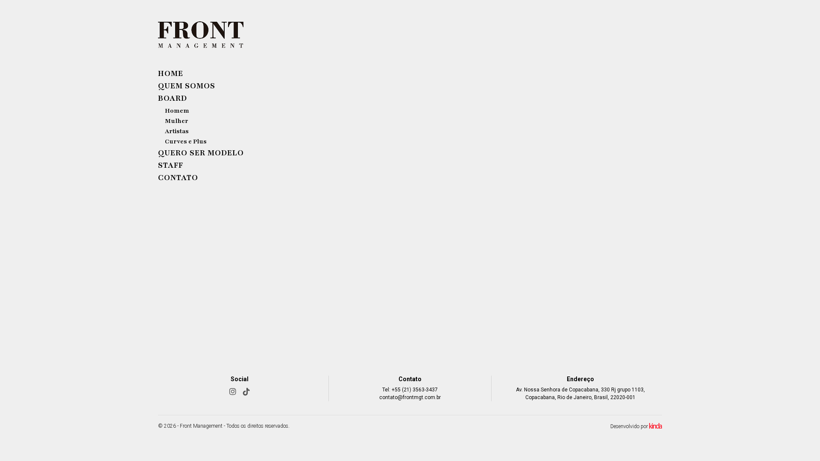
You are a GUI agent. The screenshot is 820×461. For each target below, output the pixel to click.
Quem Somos (186, 86)
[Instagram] (232, 391)
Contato (178, 177)
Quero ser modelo (201, 153)
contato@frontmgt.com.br (410, 397)
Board (172, 98)
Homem (177, 111)
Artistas (177, 131)
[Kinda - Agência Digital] (655, 427)
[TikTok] (246, 391)
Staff (170, 165)
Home (170, 73)
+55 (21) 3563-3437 (415, 390)
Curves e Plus (186, 141)
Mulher (176, 121)
